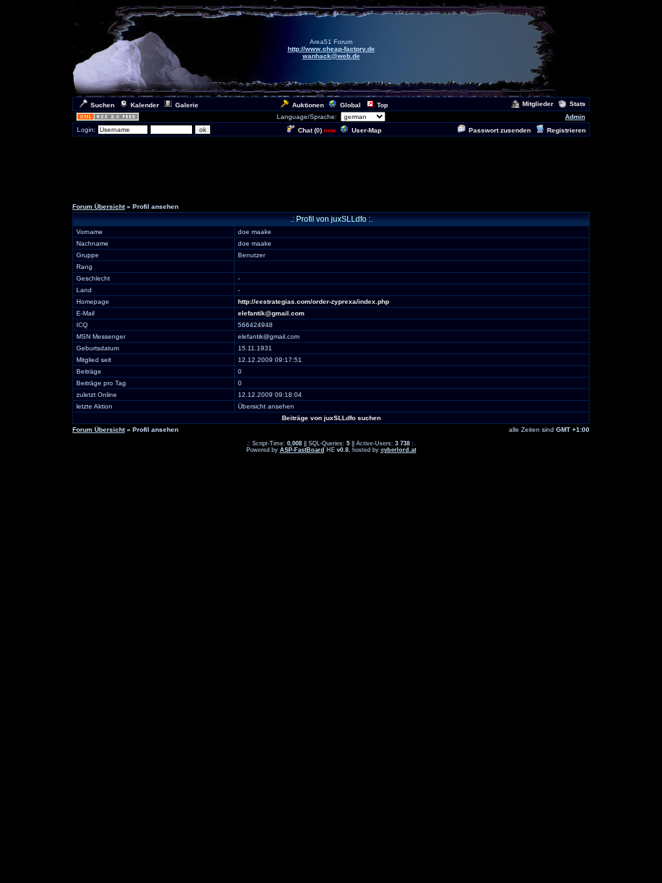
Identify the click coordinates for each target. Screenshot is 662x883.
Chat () (310, 130)
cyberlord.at (398, 450)
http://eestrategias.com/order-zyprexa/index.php (313, 301)
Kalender (145, 105)
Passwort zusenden (500, 130)
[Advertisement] (331, 167)
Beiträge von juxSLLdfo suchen (331, 417)
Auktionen (308, 105)
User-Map (366, 130)
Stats (578, 103)
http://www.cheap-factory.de (331, 48)
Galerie (186, 105)
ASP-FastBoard (302, 450)
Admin (575, 116)
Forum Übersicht (98, 206)
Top (382, 105)
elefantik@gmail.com (271, 313)
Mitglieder (537, 103)
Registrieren (566, 130)
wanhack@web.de (331, 55)
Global (350, 105)
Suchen (102, 105)
